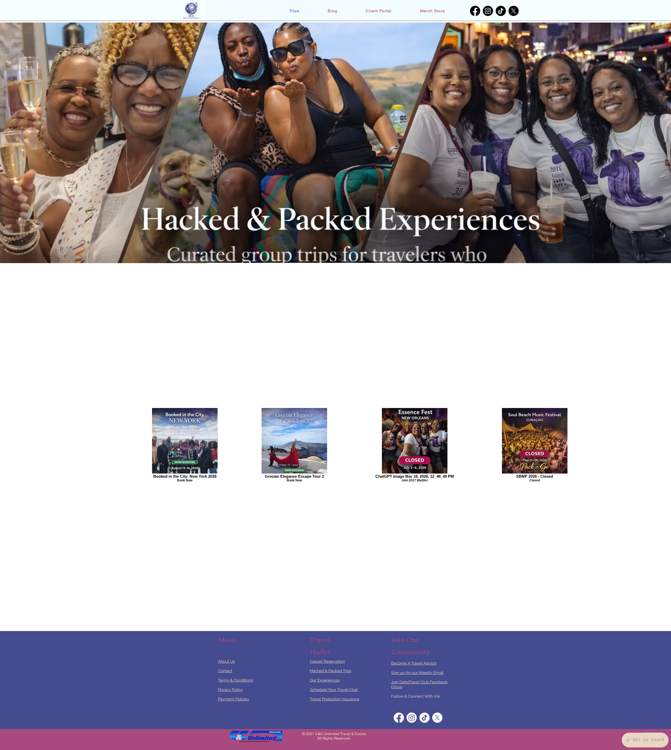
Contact (225, 671)
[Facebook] (475, 11)
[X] (513, 11)
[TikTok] (501, 11)
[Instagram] (488, 11)
